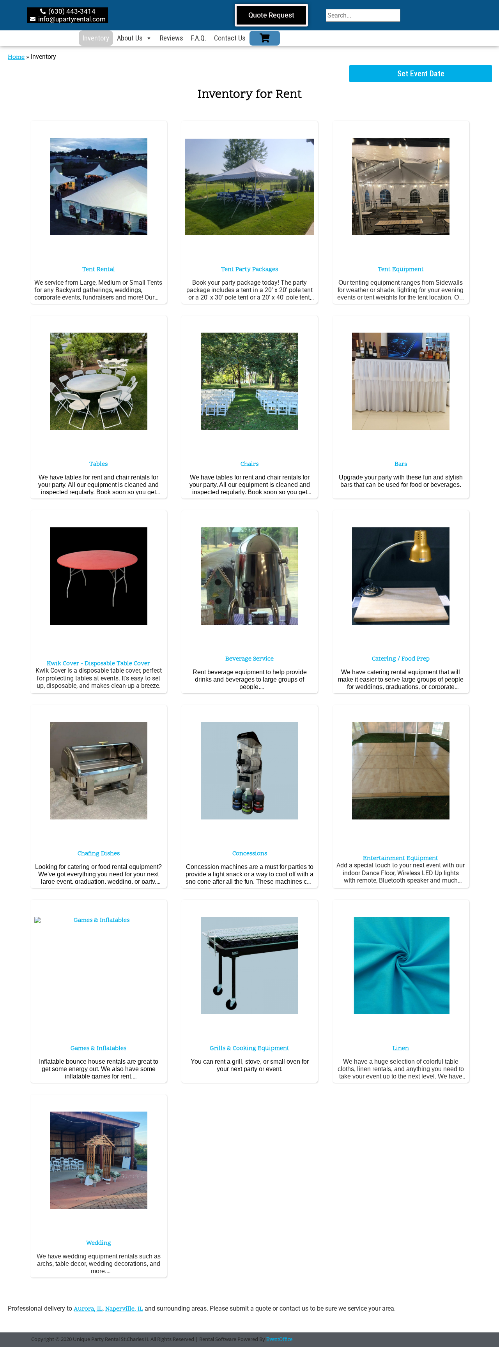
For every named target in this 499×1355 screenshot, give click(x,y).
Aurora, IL (88, 1309)
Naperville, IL (124, 1309)
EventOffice (279, 1339)
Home (16, 57)
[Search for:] (363, 15)
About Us (130, 38)
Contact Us (230, 38)
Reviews (171, 38)
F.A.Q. (198, 38)
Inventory (96, 38)
